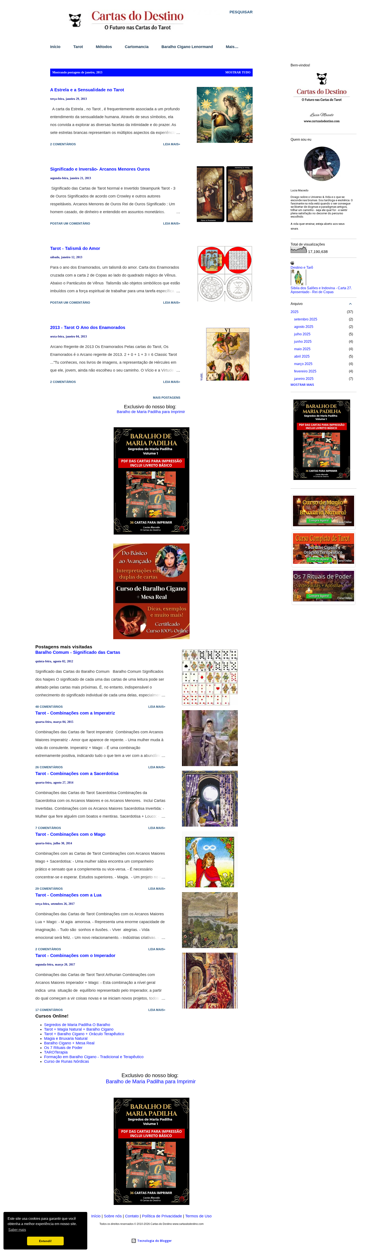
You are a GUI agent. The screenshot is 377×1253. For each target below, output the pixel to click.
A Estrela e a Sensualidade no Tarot (87, 89)
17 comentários (49, 1010)
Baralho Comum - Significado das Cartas (77, 652)
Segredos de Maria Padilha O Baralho (77, 1025)
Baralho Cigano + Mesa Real (69, 1043)
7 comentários (48, 828)
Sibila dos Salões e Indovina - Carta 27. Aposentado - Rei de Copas (321, 290)
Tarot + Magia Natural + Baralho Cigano (78, 1029)
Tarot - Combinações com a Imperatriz (75, 713)
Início (55, 47)
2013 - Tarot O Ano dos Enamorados (87, 327)
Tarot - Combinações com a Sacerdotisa (76, 773)
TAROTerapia (56, 1052)
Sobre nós (113, 1216)
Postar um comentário (70, 223)
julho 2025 (302, 334)
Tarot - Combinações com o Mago (70, 834)
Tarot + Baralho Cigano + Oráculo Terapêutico (84, 1034)
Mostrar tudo (237, 72)
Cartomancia (137, 47)
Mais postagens (166, 397)
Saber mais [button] (17, 1230)
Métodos (104, 47)
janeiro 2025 (304, 379)
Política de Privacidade (162, 1216)
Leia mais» (171, 144)
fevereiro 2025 (305, 371)
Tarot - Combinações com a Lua (68, 895)
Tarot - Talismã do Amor (75, 248)
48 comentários (49, 706)
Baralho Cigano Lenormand (187, 47)
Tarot (78, 47)
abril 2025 (302, 356)
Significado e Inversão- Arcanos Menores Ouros (100, 169)
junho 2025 (303, 341)
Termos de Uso (198, 1216)
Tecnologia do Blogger (154, 1241)
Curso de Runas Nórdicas (66, 1061)
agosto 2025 (303, 327)
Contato (132, 1216)
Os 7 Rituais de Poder (63, 1047)
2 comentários (63, 144)
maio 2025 (302, 349)
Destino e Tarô (302, 267)
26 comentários (49, 767)
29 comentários (49, 888)
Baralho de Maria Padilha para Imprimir (151, 412)
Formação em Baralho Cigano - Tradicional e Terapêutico (94, 1057)
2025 (294, 312)
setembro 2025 (305, 319)
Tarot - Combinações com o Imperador (75, 955)
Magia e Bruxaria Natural (65, 1038)
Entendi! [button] (45, 1241)
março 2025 (303, 364)
